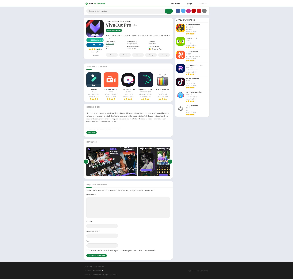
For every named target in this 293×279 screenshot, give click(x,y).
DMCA (95, 271)
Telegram (152, 55)
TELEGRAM (97, 45)
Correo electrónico (93, 231)
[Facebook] (178, 11)
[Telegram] (204, 11)
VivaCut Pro (110, 44)
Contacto (202, 3)
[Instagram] (188, 11)
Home (108, 21)
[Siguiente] (170, 161)
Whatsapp (165, 55)
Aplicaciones (175, 3)
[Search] (169, 11)
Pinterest (139, 55)
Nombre (89, 221)
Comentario (91, 194)
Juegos (190, 3)
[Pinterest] (199, 11)
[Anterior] (86, 161)
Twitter (125, 55)
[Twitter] (183, 11)
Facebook (113, 55)
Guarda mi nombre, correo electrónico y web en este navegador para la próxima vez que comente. (122, 251)
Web (88, 241)
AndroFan (88, 271)
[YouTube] (193, 11)
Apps (113, 21)
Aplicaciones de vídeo (124, 21)
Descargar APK (97, 40)
